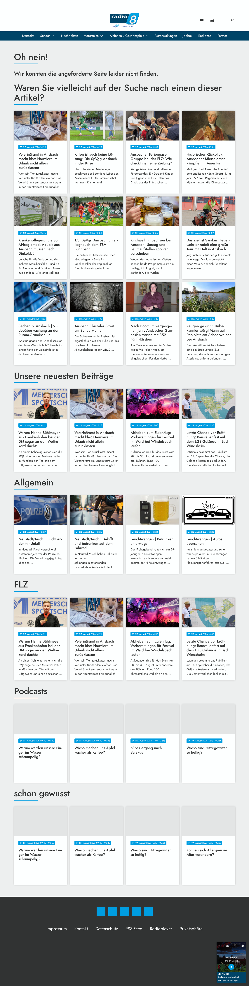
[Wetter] (222, 20)
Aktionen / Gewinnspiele (127, 35)
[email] (47, 20)
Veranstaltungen (166, 35)
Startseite (28, 35)
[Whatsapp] (32, 20)
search (233, 20)
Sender (45, 35)
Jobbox (187, 35)
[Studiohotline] (39, 20)
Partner (222, 35)
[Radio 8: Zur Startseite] (124, 20)
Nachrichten (69, 35)
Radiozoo (205, 35)
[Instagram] (25, 20)
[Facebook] (17, 20)
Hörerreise (91, 35)
